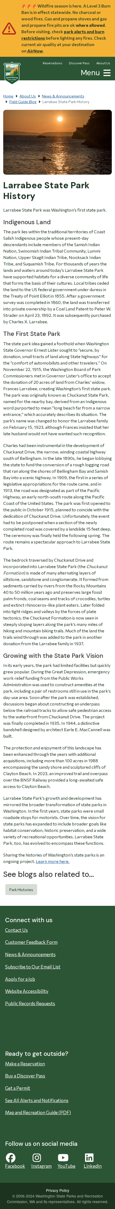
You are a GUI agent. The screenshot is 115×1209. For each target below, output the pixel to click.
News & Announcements (63, 96)
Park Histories (21, 889)
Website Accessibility (26, 991)
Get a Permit (17, 1088)
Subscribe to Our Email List (32, 967)
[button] (106, 72)
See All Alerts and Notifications (36, 1100)
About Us (103, 63)
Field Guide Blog (22, 101)
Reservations (52, 63)
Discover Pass (79, 63)
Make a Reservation (25, 1064)
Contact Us (16, 930)
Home (8, 96)
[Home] (12, 73)
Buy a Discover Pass (25, 1076)
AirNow (35, 50)
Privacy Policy (57, 1190)
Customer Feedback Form (31, 942)
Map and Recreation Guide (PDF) (38, 1112)
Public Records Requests (30, 1003)
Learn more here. (53, 861)
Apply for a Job (20, 979)
